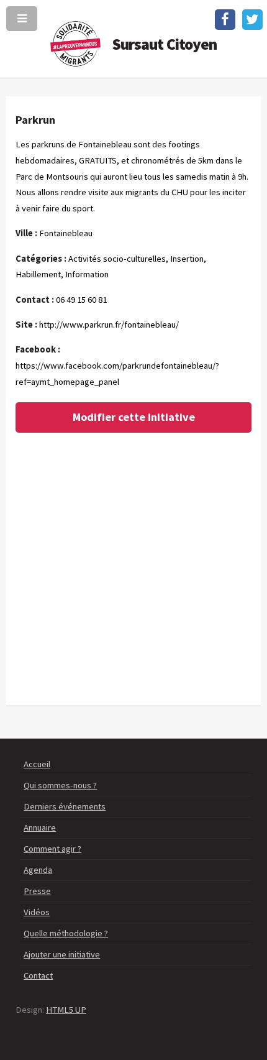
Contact (38, 975)
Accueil (37, 764)
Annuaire (40, 827)
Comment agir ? (52, 848)
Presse (37, 890)
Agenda (38, 869)
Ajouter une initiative (62, 954)
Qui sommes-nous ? (60, 785)
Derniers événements (65, 806)
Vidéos (37, 912)
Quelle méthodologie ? (66, 933)
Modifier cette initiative (134, 417)
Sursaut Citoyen (164, 44)
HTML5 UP (66, 1009)
